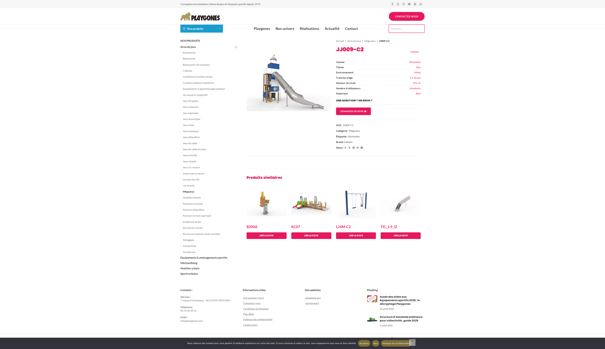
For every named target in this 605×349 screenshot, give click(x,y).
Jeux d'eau (188, 124)
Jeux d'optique (191, 131)
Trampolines (189, 245)
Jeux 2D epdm (190, 100)
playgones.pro (313, 297)
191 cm (417, 82)
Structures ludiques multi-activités (201, 233)
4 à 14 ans (415, 77)
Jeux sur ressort (191, 167)
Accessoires (189, 52)
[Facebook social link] (392, 4)
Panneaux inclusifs (193, 203)
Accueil (340, 40)
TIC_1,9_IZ (389, 227)
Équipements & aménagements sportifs (203, 257)
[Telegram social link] (362, 148)
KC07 (295, 227)
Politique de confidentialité (257, 319)
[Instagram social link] (403, 4)
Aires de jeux (188, 46)
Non (376, 343)
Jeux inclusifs (190, 155)
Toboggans (188, 239)
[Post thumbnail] (372, 303)
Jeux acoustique (191, 118)
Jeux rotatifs (189, 161)
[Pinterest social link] (415, 4)
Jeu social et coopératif (195, 94)
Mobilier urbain (189, 268)
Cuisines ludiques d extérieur (198, 82)
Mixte (417, 72)
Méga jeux (188, 191)
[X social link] (398, 4)
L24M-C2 (343, 227)
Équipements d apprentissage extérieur (204, 88)
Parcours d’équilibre (193, 209)
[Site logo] (200, 15)
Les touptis (189, 185)
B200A (252, 227)
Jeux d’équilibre (191, 137)
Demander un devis (351, 111)
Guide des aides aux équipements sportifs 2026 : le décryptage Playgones (400, 300)
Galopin (414, 51)
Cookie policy (250, 324)
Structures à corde (192, 227)
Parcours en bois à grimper (197, 215)
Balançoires (189, 58)
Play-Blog (248, 313)
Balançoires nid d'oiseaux (196, 64)
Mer (418, 67)
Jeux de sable (190, 143)
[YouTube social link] (409, 4)
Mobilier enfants (192, 197)
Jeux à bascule (190, 106)
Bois (418, 93)
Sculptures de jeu (192, 221)
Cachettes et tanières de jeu (198, 76)
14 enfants (415, 88)
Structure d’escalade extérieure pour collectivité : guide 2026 (401, 318)
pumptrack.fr (312, 303)
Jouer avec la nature (193, 173)
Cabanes (187, 70)
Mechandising (188, 263)
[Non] (412, 342)
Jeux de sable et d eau (194, 149)
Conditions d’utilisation (256, 308)
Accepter (364, 343)
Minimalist (415, 61)
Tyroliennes (189, 251)
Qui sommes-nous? (253, 297)
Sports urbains (189, 273)
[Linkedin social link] (420, 4)
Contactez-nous (406, 16)
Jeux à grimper (191, 112)
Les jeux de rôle (191, 179)
